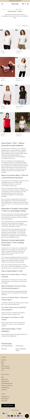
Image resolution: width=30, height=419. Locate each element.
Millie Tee (3, 51)
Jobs (2, 370)
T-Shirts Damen (19, 345)
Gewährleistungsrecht (7, 383)
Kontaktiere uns (5, 396)
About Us (3, 360)
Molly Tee (3, 106)
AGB (2, 377)
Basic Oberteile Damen (7, 345)
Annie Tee (3, 78)
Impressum (4, 389)
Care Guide (4, 400)
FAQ (2, 364)
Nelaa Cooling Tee (19, 106)
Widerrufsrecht (5, 381)
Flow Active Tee (19, 51)
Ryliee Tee (18, 78)
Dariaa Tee (3, 134)
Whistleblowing (5, 387)
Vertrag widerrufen (8, 405)
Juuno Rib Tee (18, 134)
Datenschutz (4, 379)
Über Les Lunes (5, 366)
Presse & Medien (5, 368)
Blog (2, 362)
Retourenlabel (4, 398)
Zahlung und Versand (6, 385)
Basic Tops (4, 348)
